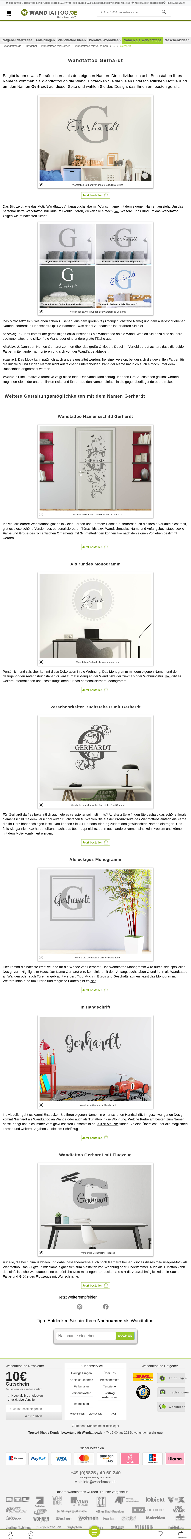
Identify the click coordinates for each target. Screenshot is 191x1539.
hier (116, 211)
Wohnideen (177, 1406)
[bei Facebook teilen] (97, 1307)
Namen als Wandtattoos (143, 40)
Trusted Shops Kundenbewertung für (65, 1432)
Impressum (81, 1403)
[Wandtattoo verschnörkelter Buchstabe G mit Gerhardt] (95, 759)
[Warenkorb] (180, 1535)
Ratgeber (31, 45)
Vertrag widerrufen (109, 1395)
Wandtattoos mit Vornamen (91, 45)
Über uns (110, 1373)
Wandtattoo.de (12, 45)
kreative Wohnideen (105, 40)
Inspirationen (177, 1392)
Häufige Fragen (81, 1373)
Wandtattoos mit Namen (55, 45)
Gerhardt (125, 45)
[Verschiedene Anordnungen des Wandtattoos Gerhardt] (95, 265)
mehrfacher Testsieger (149, 3)
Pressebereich (109, 1379)
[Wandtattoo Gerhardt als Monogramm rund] (95, 616)
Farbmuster (81, 1386)
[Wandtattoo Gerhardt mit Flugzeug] (95, 1207)
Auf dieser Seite (119, 814)
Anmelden (34, 1416)
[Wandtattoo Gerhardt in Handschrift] (95, 1059)
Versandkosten (81, 1393)
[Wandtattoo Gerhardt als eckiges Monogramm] (95, 911)
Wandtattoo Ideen (72, 40)
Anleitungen (45, 40)
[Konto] (10, 1535)
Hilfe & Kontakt (176, 3)
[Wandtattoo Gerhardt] (95, 138)
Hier (167, 676)
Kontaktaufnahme (81, 1379)
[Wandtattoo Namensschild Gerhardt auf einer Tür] (95, 468)
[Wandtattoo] (49, 13)
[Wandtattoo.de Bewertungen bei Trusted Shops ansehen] (143, 1398)
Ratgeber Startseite (16, 40)
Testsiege (109, 1386)
